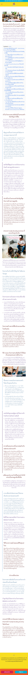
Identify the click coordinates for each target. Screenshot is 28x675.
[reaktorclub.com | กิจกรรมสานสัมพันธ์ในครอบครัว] (14, 4)
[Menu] (2, 4)
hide (10, 46)
